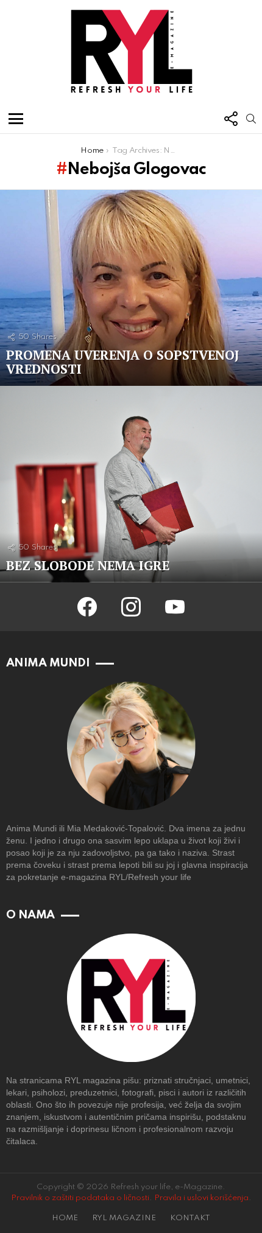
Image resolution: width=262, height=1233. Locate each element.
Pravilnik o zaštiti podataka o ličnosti (80, 1198)
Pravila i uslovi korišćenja (201, 1198)
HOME (65, 1218)
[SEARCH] (251, 118)
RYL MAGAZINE (124, 1218)
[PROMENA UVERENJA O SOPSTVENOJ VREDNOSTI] (131, 288)
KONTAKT (190, 1218)
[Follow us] (230, 118)
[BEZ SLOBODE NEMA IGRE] (131, 484)
